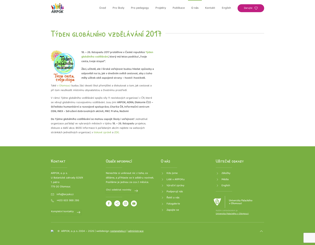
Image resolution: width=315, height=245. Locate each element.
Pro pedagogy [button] (140, 8)
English (226, 8)
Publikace (179, 8)
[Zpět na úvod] (57, 8)
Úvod (102, 8)
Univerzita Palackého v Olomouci (232, 214)
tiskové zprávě (102, 132)
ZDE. (116, 132)
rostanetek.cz (118, 231)
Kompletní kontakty (62, 212)
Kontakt (210, 8)
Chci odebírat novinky (118, 190)
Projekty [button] (160, 8)
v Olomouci (64, 85)
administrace (136, 231)
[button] (261, 231)
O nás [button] (195, 8)
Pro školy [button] (118, 8)
